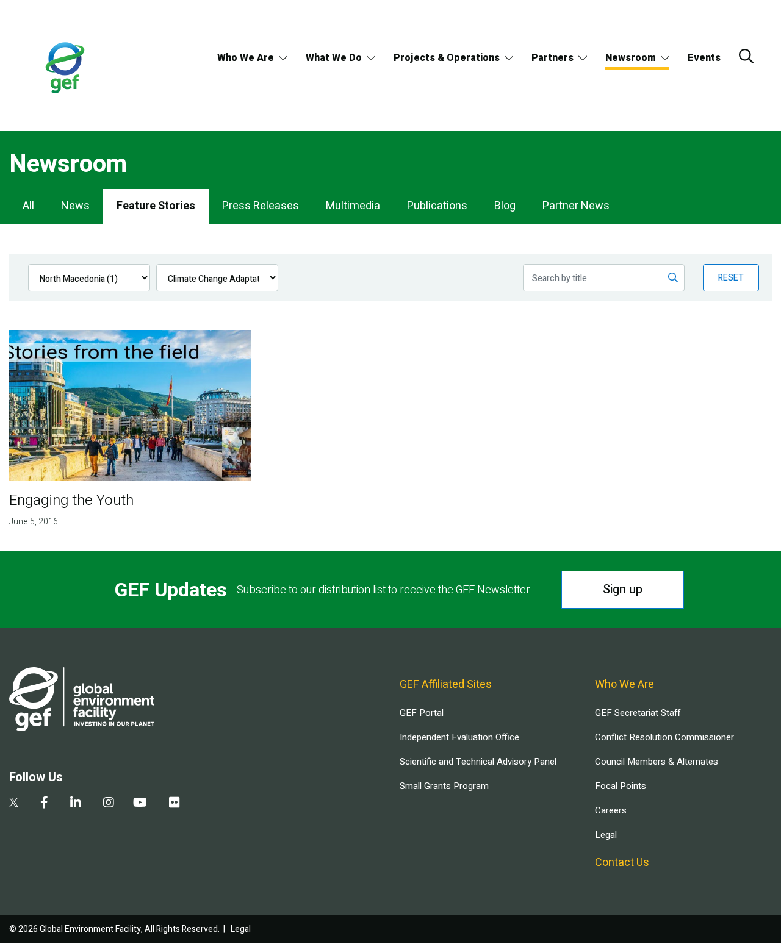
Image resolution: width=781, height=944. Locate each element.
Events (704, 58)
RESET (731, 277)
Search (746, 56)
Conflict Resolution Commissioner (664, 737)
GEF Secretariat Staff (637, 713)
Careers (611, 810)
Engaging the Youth (71, 500)
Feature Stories (156, 206)
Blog (505, 206)
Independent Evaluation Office (459, 737)
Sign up (622, 589)
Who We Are (245, 58)
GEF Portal (422, 713)
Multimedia (353, 206)
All (28, 206)
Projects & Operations (447, 58)
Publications (437, 206)
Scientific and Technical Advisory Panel (478, 761)
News (75, 206)
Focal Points (620, 786)
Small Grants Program (444, 786)
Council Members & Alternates (656, 761)
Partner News (576, 206)
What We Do (334, 58)
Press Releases (260, 206)
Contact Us (622, 862)
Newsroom (630, 58)
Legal (606, 835)
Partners (552, 58)
